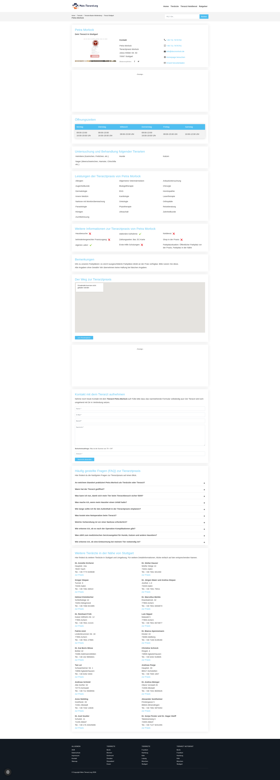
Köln (143, 755)
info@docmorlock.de (175, 51)
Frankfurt (145, 750)
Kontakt (74, 758)
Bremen (109, 753)
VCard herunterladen (175, 63)
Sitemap (74, 761)
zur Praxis (79, 575)
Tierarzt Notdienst (188, 6)
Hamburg (145, 753)
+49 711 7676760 (174, 40)
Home (166, 6)
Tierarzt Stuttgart (109, 15)
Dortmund (110, 755)
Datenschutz (76, 753)
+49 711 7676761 (174, 46)
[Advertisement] (140, 93)
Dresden (110, 758)
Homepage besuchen (175, 57)
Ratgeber (203, 6)
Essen (109, 764)
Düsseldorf (110, 761)
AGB (73, 750)
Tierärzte (175, 6)
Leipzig (144, 758)
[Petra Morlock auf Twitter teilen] (139, 61)
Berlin (109, 750)
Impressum (75, 755)
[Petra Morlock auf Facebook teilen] (135, 61)
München (145, 761)
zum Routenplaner (84, 338)
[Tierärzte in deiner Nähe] (85, 6)
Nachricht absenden (85, 459)
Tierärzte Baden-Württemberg (93, 15)
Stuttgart (145, 764)
